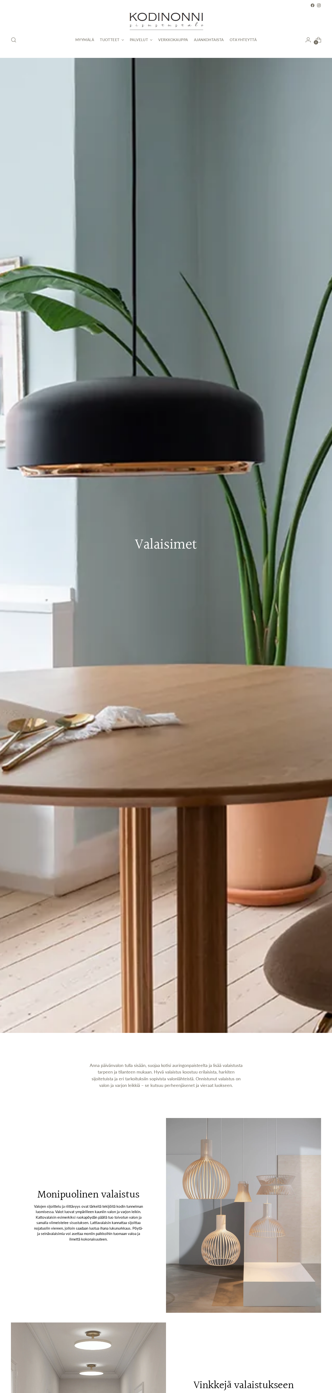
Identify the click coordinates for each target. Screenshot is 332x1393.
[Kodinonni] (166, 20)
